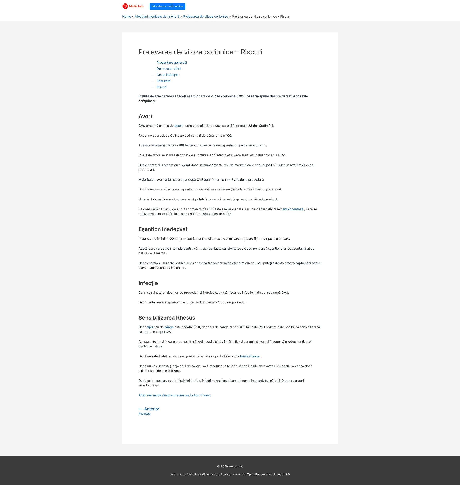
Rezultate (164, 81)
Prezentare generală (172, 62)
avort (178, 125)
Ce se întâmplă (168, 75)
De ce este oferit (169, 68)
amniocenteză (292, 209)
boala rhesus (249, 356)
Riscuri (162, 87)
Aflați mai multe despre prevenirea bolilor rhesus (175, 395)
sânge (169, 327)
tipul (150, 327)
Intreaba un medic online (167, 6)
